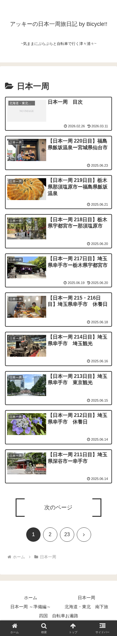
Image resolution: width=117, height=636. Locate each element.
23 (67, 534)
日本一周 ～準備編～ (30, 606)
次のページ (58, 507)
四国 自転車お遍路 (58, 615)
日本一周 (86, 597)
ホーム (30, 597)
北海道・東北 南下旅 (86, 606)
